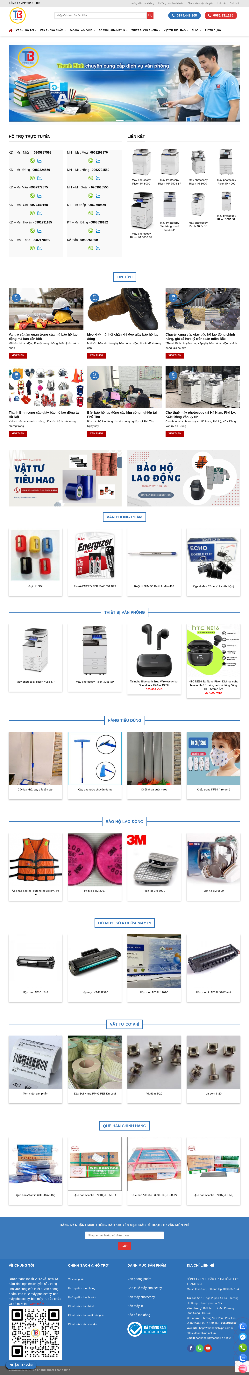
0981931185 (43, 222)
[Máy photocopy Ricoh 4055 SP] (198, 204)
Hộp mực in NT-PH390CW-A (213, 992)
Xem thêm (18, 355)
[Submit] (150, 15)
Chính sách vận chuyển (200, 3)
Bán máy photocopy (141, 1297)
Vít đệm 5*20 (154, 1093)
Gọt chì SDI (35, 586)
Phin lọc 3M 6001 (154, 890)
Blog (195, 30)
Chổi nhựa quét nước (154, 789)
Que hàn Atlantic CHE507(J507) (35, 1195)
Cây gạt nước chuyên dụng (95, 789)
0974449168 (39, 205)
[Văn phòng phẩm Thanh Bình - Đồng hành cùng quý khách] (29, 15)
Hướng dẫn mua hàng (142, 3)
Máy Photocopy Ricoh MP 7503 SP (169, 181)
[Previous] (16, 83)
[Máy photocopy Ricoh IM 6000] (198, 162)
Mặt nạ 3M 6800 (213, 890)
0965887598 (42, 152)
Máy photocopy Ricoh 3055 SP (226, 217)
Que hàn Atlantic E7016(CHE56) (213, 1195)
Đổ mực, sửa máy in (112, 30)
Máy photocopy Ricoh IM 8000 (141, 181)
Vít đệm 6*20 (214, 1093)
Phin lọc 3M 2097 (95, 890)
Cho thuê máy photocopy (144, 1288)
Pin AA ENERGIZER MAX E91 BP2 (95, 586)
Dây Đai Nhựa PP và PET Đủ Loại (95, 1093)
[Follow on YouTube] (208, 1348)
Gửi (124, 1246)
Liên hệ (221, 3)
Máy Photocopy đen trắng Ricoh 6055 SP (170, 226)
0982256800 (89, 240)
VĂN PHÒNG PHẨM (51, 30)
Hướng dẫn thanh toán (170, 3)
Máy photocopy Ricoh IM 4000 (226, 181)
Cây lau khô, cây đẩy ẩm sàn (35, 789)
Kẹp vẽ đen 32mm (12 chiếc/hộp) (213, 586)
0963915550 (100, 187)
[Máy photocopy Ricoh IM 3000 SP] (141, 210)
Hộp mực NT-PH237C (95, 992)
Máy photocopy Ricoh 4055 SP (198, 224)
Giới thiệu (235, 3)
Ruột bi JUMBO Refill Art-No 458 (154, 586)
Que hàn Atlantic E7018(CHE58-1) (95, 1195)
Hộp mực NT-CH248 (35, 992)
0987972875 (39, 187)
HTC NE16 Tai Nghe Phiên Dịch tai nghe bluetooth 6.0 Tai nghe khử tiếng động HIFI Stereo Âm (213, 685)
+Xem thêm (36, 1304)
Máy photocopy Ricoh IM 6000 (198, 181)
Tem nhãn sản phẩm (35, 1093)
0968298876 (99, 152)
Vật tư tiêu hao (175, 30)
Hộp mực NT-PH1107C (154, 992)
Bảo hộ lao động (138, 1315)
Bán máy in (135, 1306)
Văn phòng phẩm (139, 1279)
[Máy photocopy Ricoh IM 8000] (141, 162)
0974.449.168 (210, 1322)
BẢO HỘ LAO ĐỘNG (81, 30)
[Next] (232, 83)
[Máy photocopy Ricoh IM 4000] (226, 162)
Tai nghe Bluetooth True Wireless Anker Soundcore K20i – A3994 (154, 683)
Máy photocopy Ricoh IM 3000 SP (141, 235)
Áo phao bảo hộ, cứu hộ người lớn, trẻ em (35, 892)
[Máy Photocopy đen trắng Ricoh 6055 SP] (169, 204)
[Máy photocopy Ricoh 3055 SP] (226, 201)
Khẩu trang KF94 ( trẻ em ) (213, 789)
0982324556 (41, 169)
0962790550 (97, 205)
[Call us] (199, 1348)
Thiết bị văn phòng (144, 30)
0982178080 (41, 240)
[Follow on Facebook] (191, 1348)
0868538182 (99, 222)
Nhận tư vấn (21, 1365)
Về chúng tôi (25, 30)
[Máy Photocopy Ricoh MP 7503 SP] (169, 162)
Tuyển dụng (213, 30)
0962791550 (100, 169)
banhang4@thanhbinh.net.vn (213, 1337)
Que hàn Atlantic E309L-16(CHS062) (154, 1195)
